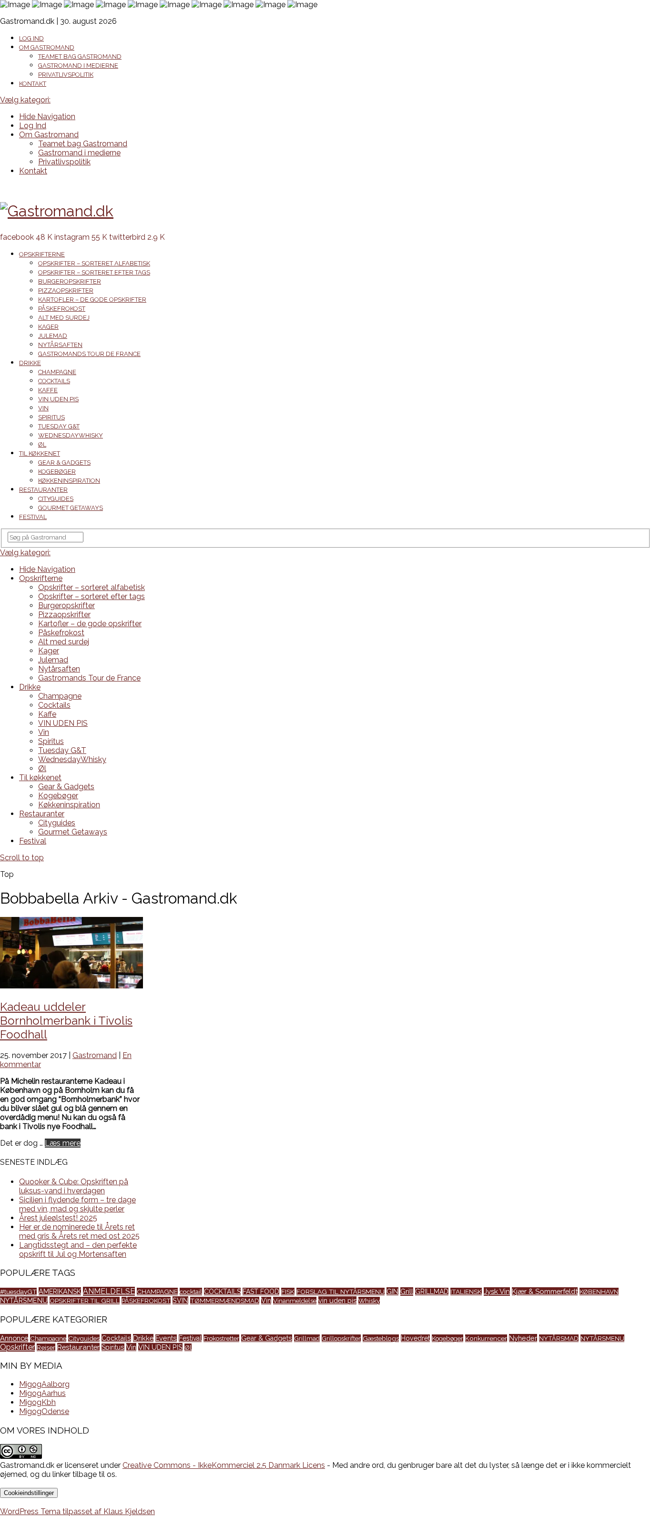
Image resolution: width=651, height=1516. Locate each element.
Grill (406, 1291)
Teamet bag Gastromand (80, 56)
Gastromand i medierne (78, 65)
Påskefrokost (61, 308)
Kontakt (32, 83)
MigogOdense (44, 1411)
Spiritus (51, 417)
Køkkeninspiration (69, 480)
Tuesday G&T (59, 426)
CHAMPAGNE (157, 1291)
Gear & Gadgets (64, 462)
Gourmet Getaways (70, 507)
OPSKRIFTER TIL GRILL (85, 1300)
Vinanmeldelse (294, 1300)
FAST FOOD (261, 1291)
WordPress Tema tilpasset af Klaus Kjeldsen (77, 1511)
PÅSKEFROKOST (146, 1300)
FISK (288, 1291)
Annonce (14, 1338)
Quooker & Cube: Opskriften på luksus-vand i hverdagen (73, 1186)
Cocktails (54, 381)
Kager (48, 326)
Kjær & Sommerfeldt (545, 1291)
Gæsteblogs (381, 1338)
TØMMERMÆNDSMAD (224, 1300)
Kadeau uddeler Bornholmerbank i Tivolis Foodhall (66, 1020)
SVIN (180, 1300)
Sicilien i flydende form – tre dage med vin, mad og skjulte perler (77, 1204)
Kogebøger (57, 471)
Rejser (46, 1347)
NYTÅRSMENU (24, 1300)
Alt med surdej (64, 317)
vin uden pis (337, 1300)
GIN (392, 1291)
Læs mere (63, 1143)
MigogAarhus (42, 1393)
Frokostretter (221, 1338)
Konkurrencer (486, 1338)
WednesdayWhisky (70, 435)
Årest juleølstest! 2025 (58, 1217)
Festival (33, 516)
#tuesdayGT (18, 1291)
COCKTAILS (222, 1291)
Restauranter (43, 489)
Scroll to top (22, 857)
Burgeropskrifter (69, 281)
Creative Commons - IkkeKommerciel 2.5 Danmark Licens (223, 1465)
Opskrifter (17, 1347)
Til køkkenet (39, 453)
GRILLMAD (431, 1291)
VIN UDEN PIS (58, 399)
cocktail (191, 1291)
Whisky (369, 1300)
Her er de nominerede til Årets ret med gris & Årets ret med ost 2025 (79, 1231)
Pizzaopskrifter (65, 290)
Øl (42, 444)
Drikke (30, 362)
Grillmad (307, 1338)
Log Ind (31, 38)
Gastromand (94, 1055)
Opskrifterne (42, 254)
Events (166, 1338)
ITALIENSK (466, 1291)
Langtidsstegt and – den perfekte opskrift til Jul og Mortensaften (78, 1250)
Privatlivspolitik (65, 74)
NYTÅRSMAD (559, 1338)
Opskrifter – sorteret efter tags (94, 272)
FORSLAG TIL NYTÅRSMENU (340, 1291)
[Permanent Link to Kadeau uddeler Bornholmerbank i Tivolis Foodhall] (71, 985)
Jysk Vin (497, 1291)
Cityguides (55, 498)
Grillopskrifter (341, 1338)
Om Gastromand (46, 47)
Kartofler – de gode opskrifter (92, 299)
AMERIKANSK (60, 1291)
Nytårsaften (60, 344)
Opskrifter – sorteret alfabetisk (94, 263)
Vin (43, 408)
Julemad (52, 335)
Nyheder (523, 1338)
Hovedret (415, 1338)
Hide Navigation (47, 116)
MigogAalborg (44, 1384)
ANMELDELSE (109, 1291)
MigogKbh (37, 1402)
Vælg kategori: (25, 99)
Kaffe (48, 390)
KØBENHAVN (599, 1291)
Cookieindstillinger (29, 1492)
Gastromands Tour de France (89, 353)
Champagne (57, 372)
